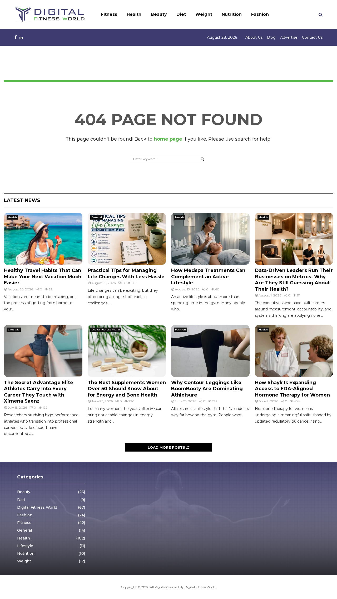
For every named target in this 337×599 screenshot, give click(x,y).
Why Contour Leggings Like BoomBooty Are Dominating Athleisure (207, 389)
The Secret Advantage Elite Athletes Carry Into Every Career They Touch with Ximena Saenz (38, 392)
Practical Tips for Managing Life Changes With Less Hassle (126, 273)
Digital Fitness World (106, 329)
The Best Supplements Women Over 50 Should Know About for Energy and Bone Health (127, 389)
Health (134, 14)
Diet (181, 14)
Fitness (109, 14)
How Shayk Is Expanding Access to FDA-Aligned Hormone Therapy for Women (292, 389)
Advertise (289, 37)
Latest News (22, 200)
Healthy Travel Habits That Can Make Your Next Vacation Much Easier (42, 277)
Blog (271, 37)
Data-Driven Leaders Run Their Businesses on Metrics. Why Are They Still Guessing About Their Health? (294, 280)
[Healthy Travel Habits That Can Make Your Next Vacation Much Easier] (43, 239)
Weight (203, 14)
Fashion (260, 14)
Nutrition (232, 14)
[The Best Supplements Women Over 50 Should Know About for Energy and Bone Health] (127, 351)
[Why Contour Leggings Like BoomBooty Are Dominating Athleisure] (210, 351)
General (97, 217)
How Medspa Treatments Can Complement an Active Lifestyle (208, 277)
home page (168, 139)
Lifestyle (13, 329)
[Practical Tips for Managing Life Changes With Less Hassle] (127, 239)
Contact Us (312, 37)
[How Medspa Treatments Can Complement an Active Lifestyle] (210, 239)
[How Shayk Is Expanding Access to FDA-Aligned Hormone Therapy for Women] (294, 351)
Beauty (159, 14)
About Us (253, 37)
